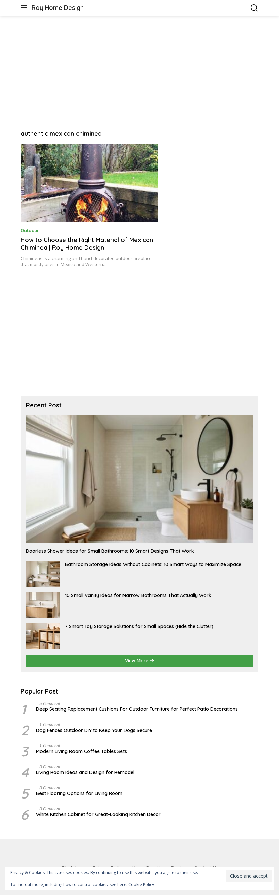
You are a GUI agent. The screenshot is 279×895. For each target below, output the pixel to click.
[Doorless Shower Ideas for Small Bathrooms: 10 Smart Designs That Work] (139, 479)
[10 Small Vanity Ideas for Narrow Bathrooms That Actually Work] (43, 605)
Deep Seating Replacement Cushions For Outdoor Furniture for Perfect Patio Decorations (137, 709)
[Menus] (25, 8)
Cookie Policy (141, 885)
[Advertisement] (139, 70)
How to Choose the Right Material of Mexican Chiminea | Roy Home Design (87, 243)
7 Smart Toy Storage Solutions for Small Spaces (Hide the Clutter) (139, 626)
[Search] (254, 8)
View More (137, 660)
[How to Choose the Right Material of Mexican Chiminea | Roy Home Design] (89, 182)
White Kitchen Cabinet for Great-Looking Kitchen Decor (98, 814)
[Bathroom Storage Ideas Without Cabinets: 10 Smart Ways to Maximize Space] (43, 574)
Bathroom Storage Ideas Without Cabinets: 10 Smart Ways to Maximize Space (153, 564)
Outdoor (30, 230)
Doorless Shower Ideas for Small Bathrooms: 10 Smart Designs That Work (110, 551)
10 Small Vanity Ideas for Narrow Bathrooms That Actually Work (138, 595)
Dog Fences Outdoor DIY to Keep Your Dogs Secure (94, 730)
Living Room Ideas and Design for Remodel (85, 772)
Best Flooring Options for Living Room (79, 793)
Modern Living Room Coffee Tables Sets (81, 751)
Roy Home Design (58, 8)
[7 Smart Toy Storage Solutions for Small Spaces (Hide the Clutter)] (43, 636)
